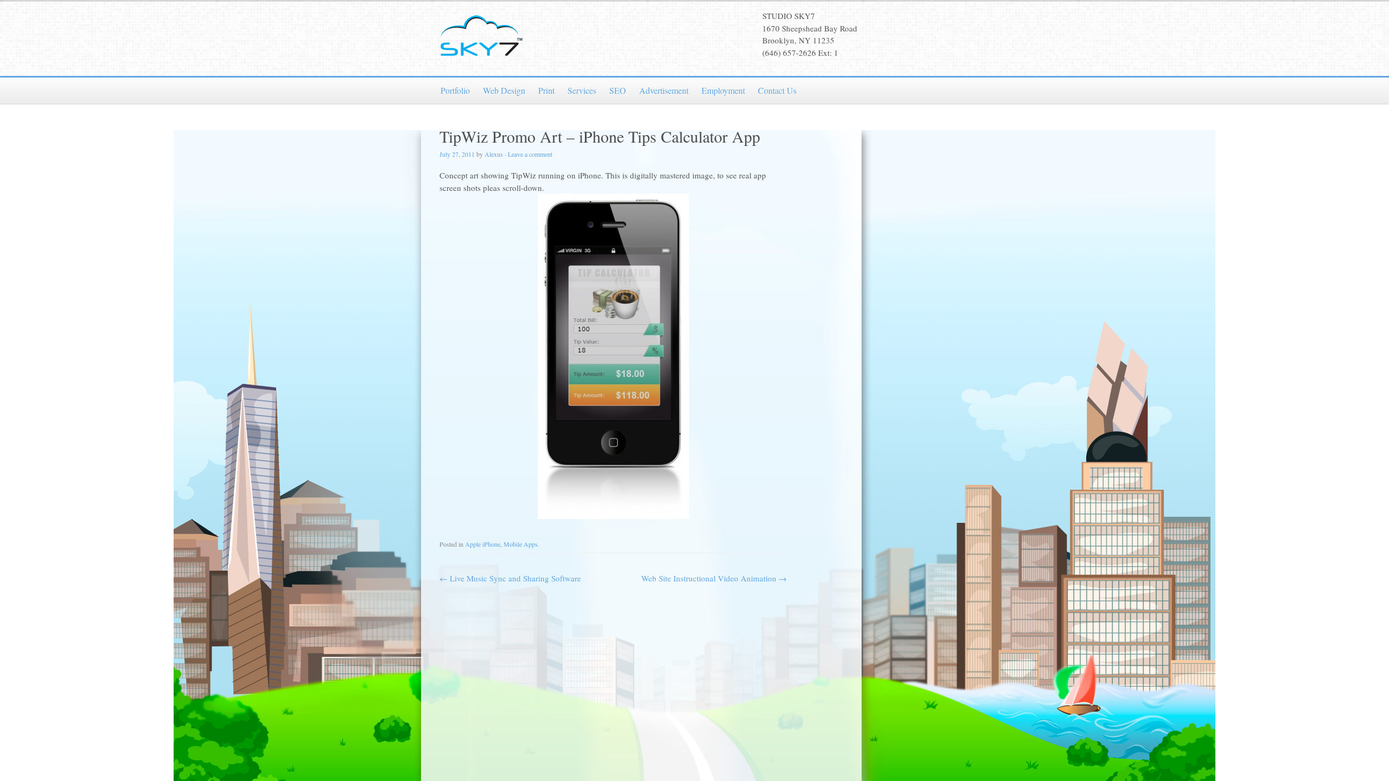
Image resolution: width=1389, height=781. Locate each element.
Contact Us (777, 90)
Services (582, 90)
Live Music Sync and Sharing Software (510, 578)
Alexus (494, 154)
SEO (617, 90)
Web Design (504, 90)
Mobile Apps (521, 544)
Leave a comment (530, 154)
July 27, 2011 (457, 154)
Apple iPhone (482, 544)
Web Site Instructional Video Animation (714, 578)
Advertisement (664, 90)
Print (546, 90)
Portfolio (455, 90)
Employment (723, 90)
